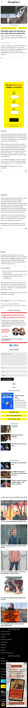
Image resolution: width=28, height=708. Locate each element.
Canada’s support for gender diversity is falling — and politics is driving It (19, 482)
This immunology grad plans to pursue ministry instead (13, 546)
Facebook (3, 671)
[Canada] (4, 701)
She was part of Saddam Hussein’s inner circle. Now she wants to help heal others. (13, 572)
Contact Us (3, 650)
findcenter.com (13, 166)
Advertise (3, 637)
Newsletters (4, 669)
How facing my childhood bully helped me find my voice (13, 598)
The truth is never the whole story (18, 444)
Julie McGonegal (6, 42)
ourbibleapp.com (14, 292)
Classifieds (3, 645)
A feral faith (14, 426)
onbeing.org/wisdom (14, 223)
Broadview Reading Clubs (7, 653)
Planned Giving (4, 661)
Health (14, 387)
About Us (3, 647)
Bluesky (3, 677)
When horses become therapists (17, 435)
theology (15, 260)
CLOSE (25, 663)
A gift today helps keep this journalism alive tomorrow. (5, 331)
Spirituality (22, 28)
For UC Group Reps (5, 634)
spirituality (19, 49)
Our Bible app (4, 255)
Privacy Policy (4, 642)
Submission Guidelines (6, 639)
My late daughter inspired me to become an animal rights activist (12, 624)
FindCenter (3, 136)
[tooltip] (11, 345)
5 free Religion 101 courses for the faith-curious (14, 274)
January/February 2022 (8, 28)
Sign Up (14, 120)
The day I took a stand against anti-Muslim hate (13, 521)
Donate (2, 658)
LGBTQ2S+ (12, 258)
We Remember (4, 663)
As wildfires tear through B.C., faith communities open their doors (19, 473)
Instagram (3, 674)
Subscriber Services (6, 631)
